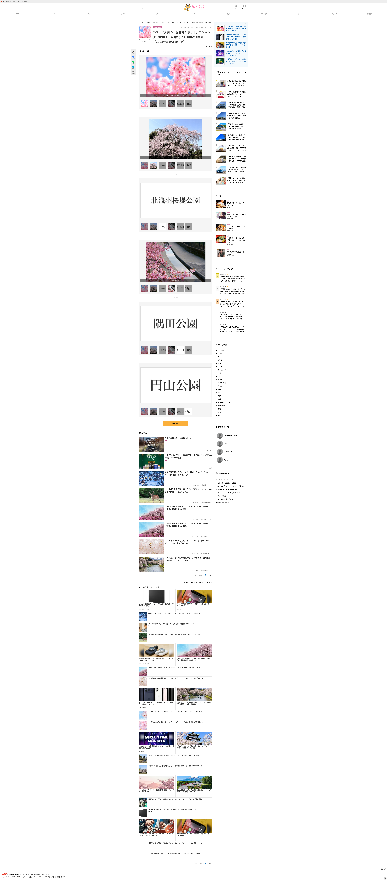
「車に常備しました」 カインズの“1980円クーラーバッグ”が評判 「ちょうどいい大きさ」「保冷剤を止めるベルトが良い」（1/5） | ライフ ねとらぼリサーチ (232, 318)
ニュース (52, 14)
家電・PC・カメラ (224, 402)
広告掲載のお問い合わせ (224, 499)
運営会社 (50, 877)
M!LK (225, 444)
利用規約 (383, 869)
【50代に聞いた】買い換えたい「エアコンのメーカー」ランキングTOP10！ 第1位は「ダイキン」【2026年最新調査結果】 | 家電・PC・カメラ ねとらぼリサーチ (233, 331)
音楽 (219, 415)
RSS (45, 877)
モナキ (226, 460)
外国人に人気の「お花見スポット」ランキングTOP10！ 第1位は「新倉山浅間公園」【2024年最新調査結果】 (182, 37)
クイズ (123, 14)
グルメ (158, 14)
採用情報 (56, 877)
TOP (17, 14)
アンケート (220, 196)
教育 (219, 409)
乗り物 (220, 379)
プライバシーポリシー (37, 877)
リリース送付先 (221, 496)
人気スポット (157, 27)
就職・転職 (221, 405)
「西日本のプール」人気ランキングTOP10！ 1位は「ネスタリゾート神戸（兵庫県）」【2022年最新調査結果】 (236, 182)
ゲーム (220, 360)
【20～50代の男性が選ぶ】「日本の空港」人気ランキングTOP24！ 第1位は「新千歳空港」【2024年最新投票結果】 (236, 107)
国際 (219, 396)
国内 (219, 392)
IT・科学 (221, 350)
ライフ (220, 376)
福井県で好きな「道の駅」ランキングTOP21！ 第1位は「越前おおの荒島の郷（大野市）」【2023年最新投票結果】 (236, 139)
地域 (193, 14)
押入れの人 (209, 46)
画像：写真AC (175, 157)
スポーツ (221, 363)
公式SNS (13, 877)
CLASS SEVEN (229, 452)
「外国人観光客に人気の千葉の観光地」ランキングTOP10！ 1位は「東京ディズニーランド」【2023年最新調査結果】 (237, 96)
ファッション (222, 370)
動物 (299, 14)
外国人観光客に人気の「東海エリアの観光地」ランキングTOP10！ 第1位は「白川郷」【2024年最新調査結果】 (236, 85)
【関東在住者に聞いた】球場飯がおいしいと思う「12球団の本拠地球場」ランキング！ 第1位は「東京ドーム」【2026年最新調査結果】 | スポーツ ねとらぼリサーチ (233, 280)
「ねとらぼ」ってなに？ (224, 479)
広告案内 (19, 877)
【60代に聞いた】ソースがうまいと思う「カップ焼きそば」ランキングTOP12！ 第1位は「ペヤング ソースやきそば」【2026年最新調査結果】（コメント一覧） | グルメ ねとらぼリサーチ (232, 306)
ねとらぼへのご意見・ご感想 (226, 483)
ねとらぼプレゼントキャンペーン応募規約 (230, 486)
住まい (229, 14)
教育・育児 (264, 14)
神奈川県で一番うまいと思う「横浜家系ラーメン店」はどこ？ (236, 240)
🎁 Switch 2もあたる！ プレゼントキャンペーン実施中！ (15, 1)
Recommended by (199, 575)
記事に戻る (175, 423)
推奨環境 (62, 877)
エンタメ (88, 14)
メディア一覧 (6, 877)
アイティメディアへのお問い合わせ (228, 493)
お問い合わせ (26, 877)
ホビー (220, 373)
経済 (219, 412)
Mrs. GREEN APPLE (230, 435)
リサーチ (334, 14)
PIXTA (182, 95)
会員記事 (369, 14)
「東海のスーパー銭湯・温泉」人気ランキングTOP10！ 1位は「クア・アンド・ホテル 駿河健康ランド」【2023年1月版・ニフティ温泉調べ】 (237, 150)
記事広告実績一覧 (222, 502)
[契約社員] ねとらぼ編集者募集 (226, 489)
